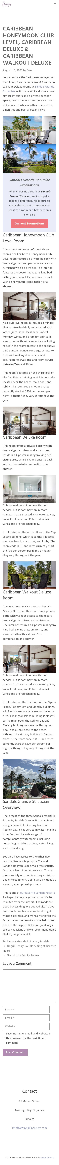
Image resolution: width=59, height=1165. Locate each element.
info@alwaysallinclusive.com (29, 1128)
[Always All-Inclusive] (6, 4)
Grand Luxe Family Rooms (23, 955)
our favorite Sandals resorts (37, 892)
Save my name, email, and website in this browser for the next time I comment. (28, 1038)
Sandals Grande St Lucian (22, 941)
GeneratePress (48, 1157)
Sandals (44, 941)
